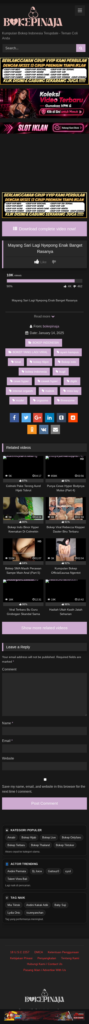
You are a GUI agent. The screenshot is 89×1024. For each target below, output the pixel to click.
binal (18, 361)
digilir (73, 381)
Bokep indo (68, 361)
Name (7, 723)
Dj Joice (37, 871)
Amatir (11, 837)
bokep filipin (41, 361)
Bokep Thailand (40, 845)
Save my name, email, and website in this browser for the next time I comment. (43, 789)
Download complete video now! (47, 229)
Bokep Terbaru (16, 845)
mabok (49, 390)
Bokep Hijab (29, 837)
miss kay (72, 390)
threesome (68, 400)
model (20, 400)
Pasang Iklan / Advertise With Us (44, 970)
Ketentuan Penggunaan (63, 952)
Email (7, 741)
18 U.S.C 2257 (19, 952)
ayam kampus (69, 352)
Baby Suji (60, 905)
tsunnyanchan (34, 912)
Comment (9, 669)
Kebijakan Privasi (21, 958)
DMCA (38, 952)
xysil (68, 871)
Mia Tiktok (13, 905)
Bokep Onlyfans (71, 837)
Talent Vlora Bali (17, 878)
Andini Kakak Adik (37, 905)
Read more (42, 316)
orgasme (42, 400)
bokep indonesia (36, 371)
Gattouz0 (53, 871)
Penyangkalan (46, 958)
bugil (62, 371)
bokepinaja (51, 326)
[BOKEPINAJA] (36, 17)
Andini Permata (16, 871)
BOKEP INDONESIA (45, 342)
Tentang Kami (70, 958)
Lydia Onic (13, 912)
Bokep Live (49, 837)
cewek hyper (49, 381)
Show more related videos (44, 628)
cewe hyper (21, 381)
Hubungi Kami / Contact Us (44, 964)
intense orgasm (23, 390)
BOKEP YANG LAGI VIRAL (30, 352)
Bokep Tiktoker (65, 845)
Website (8, 758)
